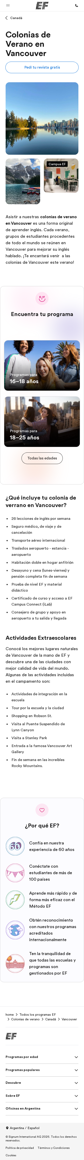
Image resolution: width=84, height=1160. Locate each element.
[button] (8, 5)
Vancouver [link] (69, 1019)
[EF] (42, 5)
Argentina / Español (24, 1128)
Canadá (16, 18)
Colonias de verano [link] (25, 1019)
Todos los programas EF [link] (37, 1014)
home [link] (10, 1014)
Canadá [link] (50, 1019)
